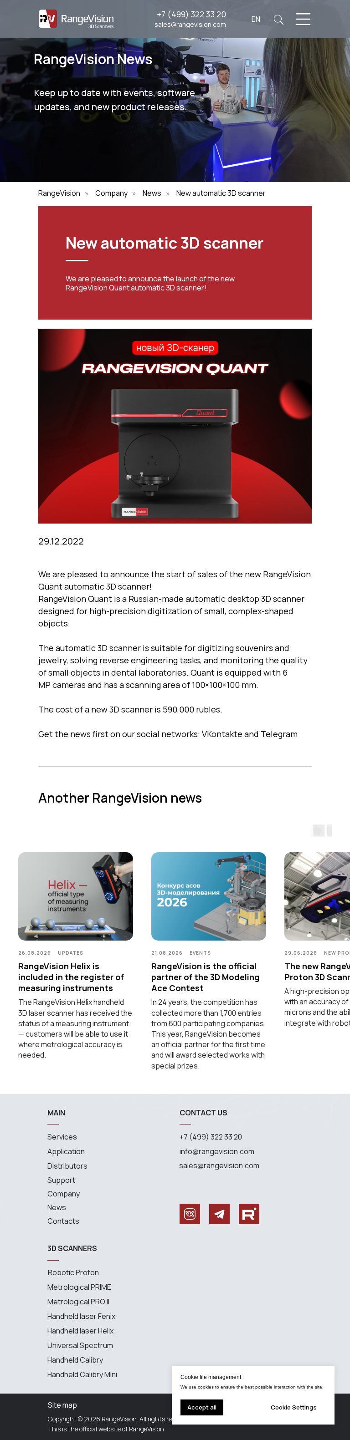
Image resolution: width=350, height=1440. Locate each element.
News (152, 193)
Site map (62, 1405)
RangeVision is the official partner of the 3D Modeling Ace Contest (205, 977)
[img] (278, 19)
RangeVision (59, 193)
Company (111, 193)
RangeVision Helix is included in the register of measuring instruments (71, 977)
